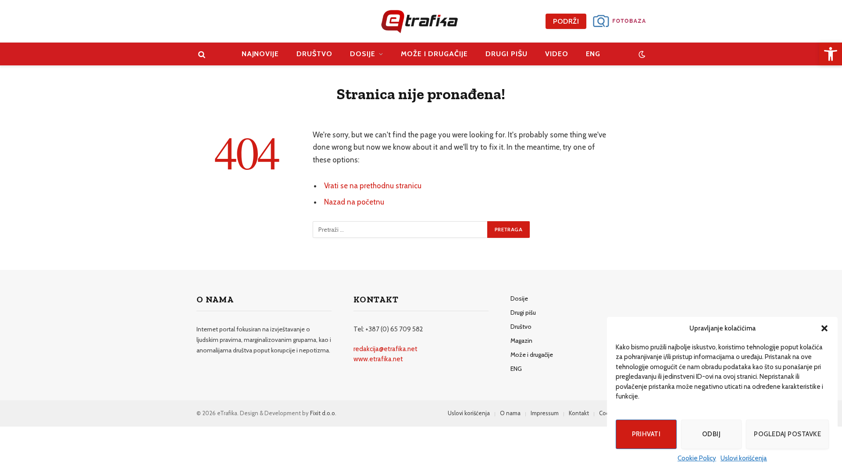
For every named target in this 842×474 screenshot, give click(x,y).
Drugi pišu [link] (506, 54)
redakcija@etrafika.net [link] (385, 349)
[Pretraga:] (400, 229)
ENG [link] (593, 54)
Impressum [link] (545, 413)
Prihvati (646, 434)
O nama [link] (510, 413)
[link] (830, 54)
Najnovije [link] (260, 54)
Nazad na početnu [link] (354, 202)
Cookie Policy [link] (697, 458)
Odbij (711, 434)
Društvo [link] (314, 54)
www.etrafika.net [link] (378, 359)
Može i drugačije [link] (434, 54)
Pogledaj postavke (787, 434)
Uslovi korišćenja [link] (744, 458)
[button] (824, 328)
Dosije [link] (362, 54)
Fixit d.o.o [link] (322, 413)
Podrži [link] (566, 21)
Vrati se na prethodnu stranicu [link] (372, 185)
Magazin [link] (521, 341)
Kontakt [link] (579, 413)
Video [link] (556, 54)
